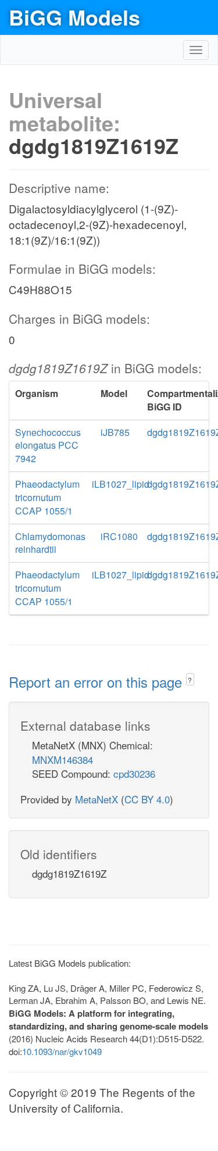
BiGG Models (74, 17)
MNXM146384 (62, 759)
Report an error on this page (97, 681)
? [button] (190, 680)
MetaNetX (96, 799)
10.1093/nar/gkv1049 (62, 1051)
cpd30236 (134, 773)
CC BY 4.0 (147, 799)
